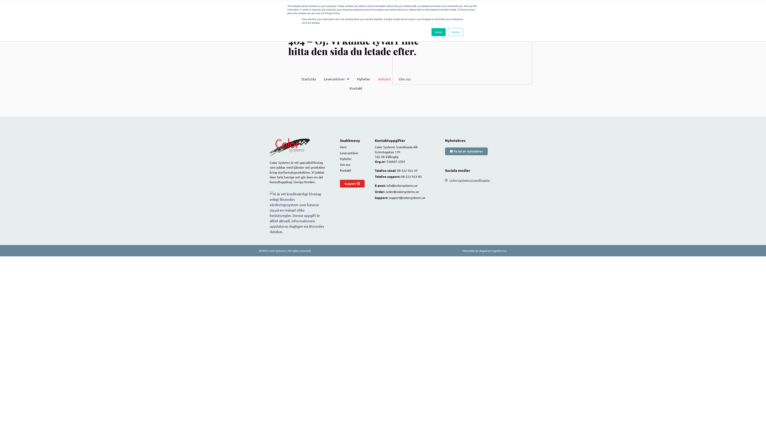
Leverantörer (334, 79)
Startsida (308, 79)
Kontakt (356, 88)
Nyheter (363, 79)
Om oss (405, 79)
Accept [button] (438, 32)
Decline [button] (455, 32)
